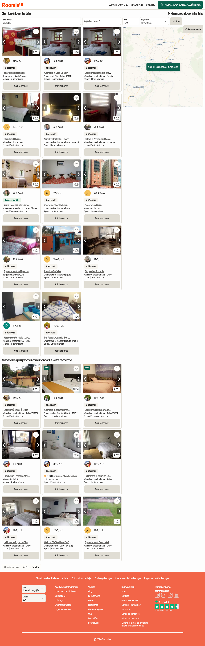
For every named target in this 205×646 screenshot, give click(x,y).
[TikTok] (170, 595)
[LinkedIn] (176, 595)
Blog (90, 591)
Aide (123, 591)
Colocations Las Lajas (82, 578)
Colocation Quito (93, 205)
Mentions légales (95, 609)
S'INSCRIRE (150, 5)
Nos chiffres (93, 618)
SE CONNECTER (137, 5)
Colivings (59, 600)
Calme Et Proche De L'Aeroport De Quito (104, 139)
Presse (91, 600)
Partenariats (93, 605)
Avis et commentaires (130, 618)
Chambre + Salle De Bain (56, 73)
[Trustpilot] (167, 610)
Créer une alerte (193, 29)
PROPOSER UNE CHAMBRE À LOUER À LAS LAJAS (183, 5)
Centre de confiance (130, 614)
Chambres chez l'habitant (66, 591)
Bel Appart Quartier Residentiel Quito (62, 337)
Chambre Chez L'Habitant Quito (59, 205)
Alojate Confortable (94, 271)
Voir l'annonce (21, 86)
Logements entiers (63, 609)
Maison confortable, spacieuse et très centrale (26, 337)
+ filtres (176, 21)
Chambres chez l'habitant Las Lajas (52, 578)
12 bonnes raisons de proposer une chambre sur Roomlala (135, 624)
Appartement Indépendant (17, 271)
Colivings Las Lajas (103, 578)
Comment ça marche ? (131, 605)
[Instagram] (163, 595)
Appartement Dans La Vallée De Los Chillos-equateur (110, 542)
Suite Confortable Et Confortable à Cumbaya (65, 139)
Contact (125, 596)
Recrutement (94, 596)
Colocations (60, 596)
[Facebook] (157, 595)
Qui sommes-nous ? (130, 600)
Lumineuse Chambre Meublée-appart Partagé (74, 476)
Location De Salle (52, 271)
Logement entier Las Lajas (156, 578)
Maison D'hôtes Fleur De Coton (59, 542)
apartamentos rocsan (14, 73)
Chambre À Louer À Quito (16, 410)
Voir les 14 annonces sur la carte (163, 67)
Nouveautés (93, 623)
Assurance (126, 609)
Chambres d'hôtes (63, 605)
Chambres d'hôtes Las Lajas (128, 578)
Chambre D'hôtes (12, 139)
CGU (90, 614)
